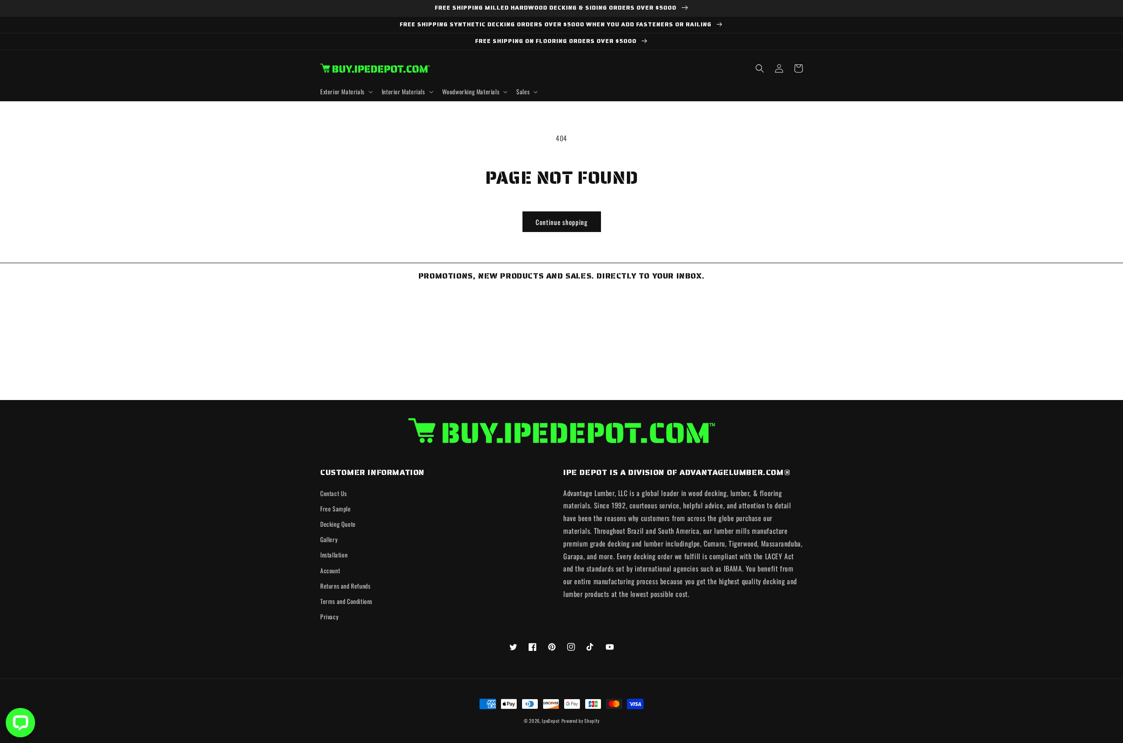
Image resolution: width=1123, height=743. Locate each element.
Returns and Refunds (345, 585)
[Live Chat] (20, 722)
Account (330, 570)
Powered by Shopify (581, 720)
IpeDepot (551, 720)
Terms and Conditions (346, 601)
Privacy (329, 616)
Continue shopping (562, 222)
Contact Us (333, 493)
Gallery (328, 539)
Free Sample (335, 508)
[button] (345, 91)
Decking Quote (338, 524)
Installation (333, 554)
